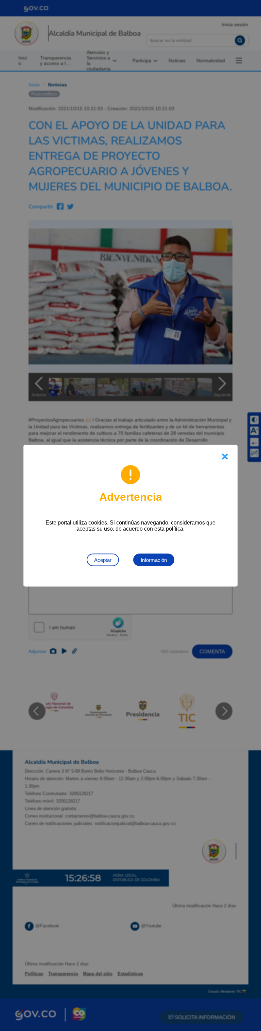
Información (154, 560)
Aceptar (102, 560)
